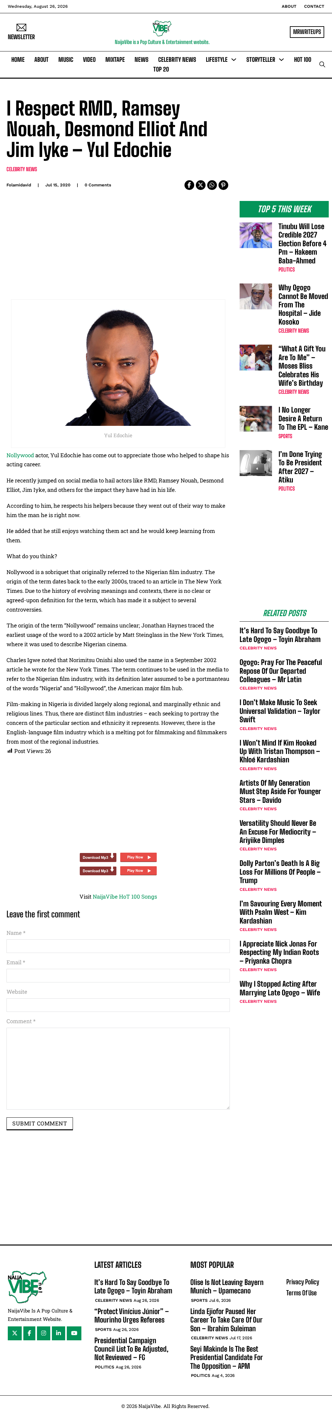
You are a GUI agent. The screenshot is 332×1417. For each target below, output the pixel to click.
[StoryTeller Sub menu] (281, 59)
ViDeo (89, 59)
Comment (21, 1021)
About (289, 6)
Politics (287, 269)
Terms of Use (301, 1293)
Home (18, 59)
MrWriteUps (307, 31)
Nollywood (20, 455)
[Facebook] (189, 185)
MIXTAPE (115, 59)
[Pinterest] (223, 185)
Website (16, 991)
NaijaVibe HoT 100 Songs (125, 896)
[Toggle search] (322, 64)
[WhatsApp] (212, 185)
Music (65, 59)
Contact (314, 6)
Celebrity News (177, 59)
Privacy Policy (302, 1282)
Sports (285, 436)
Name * (16, 932)
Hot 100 (302, 59)
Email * (15, 962)
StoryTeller (260, 59)
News (141, 59)
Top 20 (161, 69)
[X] (201, 185)
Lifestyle (217, 59)
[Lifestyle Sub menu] (234, 59)
